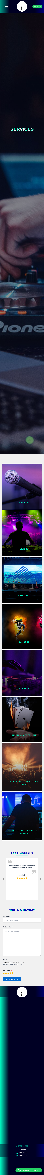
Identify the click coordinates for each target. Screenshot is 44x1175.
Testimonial (7, 927)
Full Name (6, 916)
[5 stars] (12, 973)
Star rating (6, 970)
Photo (5, 959)
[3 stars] (8, 973)
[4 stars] (10, 973)
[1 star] (4, 973)
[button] (6, 6)
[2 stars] (6, 973)
